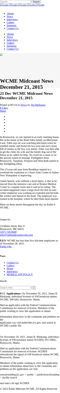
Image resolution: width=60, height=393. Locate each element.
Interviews (12, 271)
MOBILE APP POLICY (20, 274)
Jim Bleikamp (38, 105)
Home (10, 268)
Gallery (10, 265)
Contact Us (12, 262)
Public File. (6, 246)
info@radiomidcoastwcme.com (16, 235)
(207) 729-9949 (8, 232)
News (24, 105)
